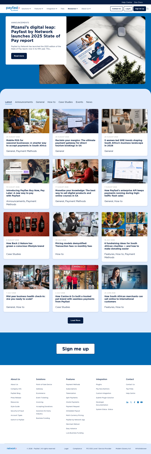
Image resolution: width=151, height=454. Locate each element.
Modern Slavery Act (123, 448)
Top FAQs (129, 389)
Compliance (77, 448)
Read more (19, 56)
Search (148, 8)
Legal (66, 448)
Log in (128, 9)
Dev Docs (138, 2)
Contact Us (116, 9)
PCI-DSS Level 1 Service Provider (98, 448)
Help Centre (127, 2)
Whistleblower (141, 448)
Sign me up (139, 9)
